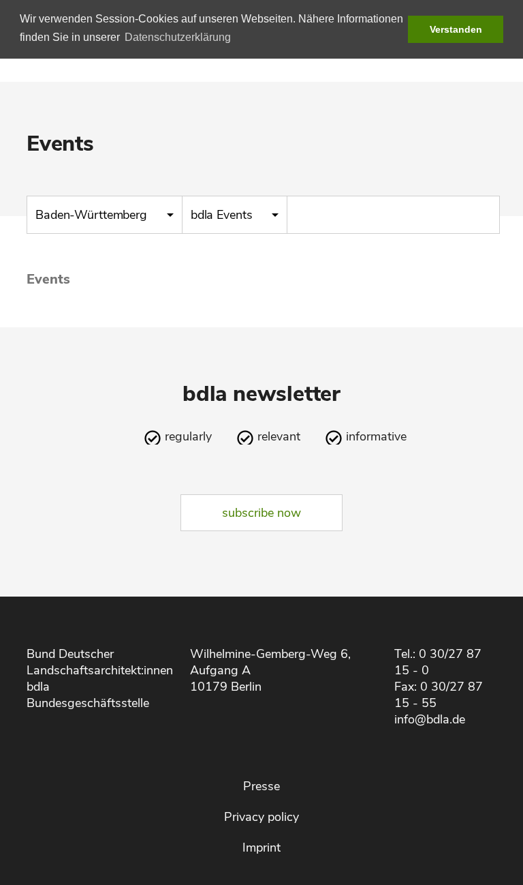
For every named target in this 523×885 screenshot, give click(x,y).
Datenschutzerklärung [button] (178, 37)
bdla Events (223, 215)
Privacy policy (261, 817)
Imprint (261, 847)
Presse (261, 786)
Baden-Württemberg (92, 215)
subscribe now (261, 513)
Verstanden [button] (456, 29)
